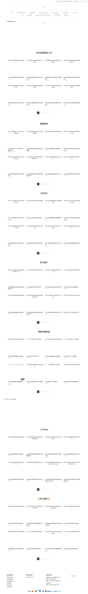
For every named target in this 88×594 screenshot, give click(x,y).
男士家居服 (29, 15)
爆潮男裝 (66, 15)
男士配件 (75, 12)
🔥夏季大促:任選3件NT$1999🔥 (43, 15)
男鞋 (22, 15)
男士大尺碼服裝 (57, 15)
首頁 (13, 12)
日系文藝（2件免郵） (43, 12)
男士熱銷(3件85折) (21, 12)
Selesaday (30, 577)
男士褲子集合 (65, 12)
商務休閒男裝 (32, 12)
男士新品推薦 (55, 12)
